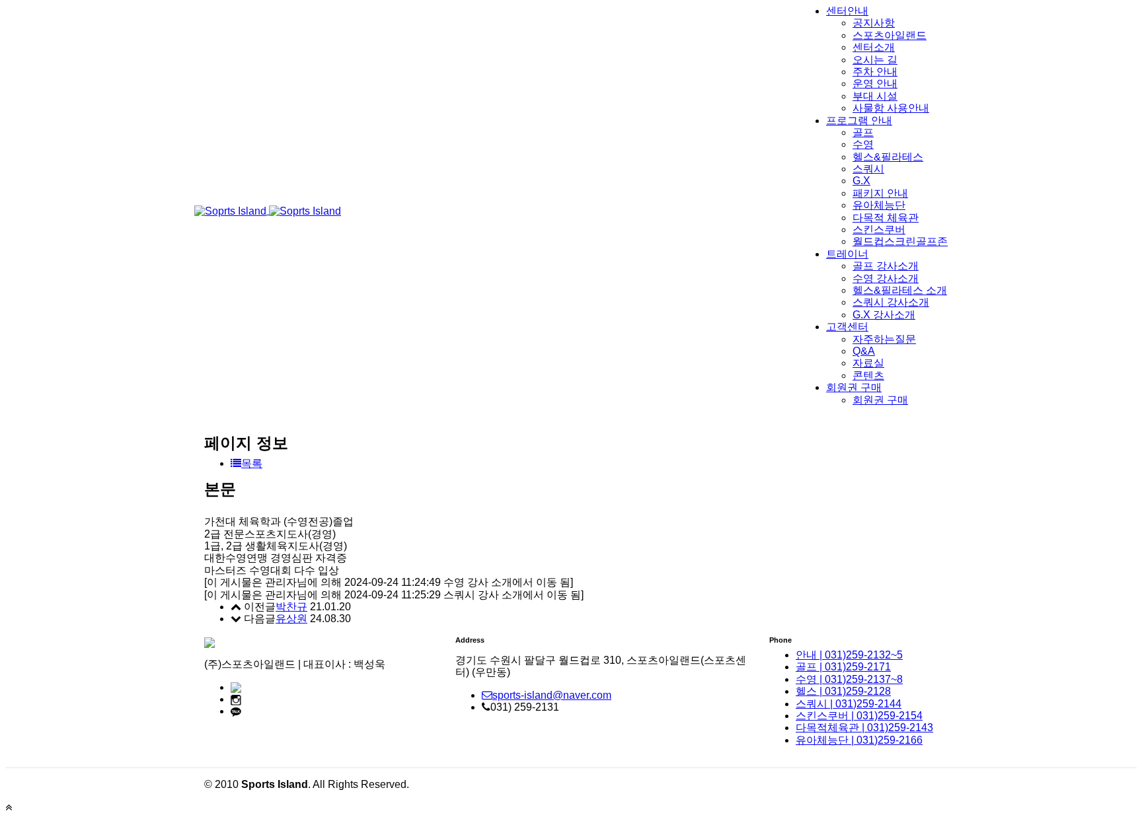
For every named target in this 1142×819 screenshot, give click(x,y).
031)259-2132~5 (849, 654)
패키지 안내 (880, 193)
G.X (861, 180)
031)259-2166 (859, 740)
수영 (863, 144)
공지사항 (874, 22)
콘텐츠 (868, 375)
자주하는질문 (884, 339)
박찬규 (291, 606)
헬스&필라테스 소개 (900, 290)
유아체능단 (879, 205)
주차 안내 (875, 71)
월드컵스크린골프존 (900, 241)
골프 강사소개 (886, 265)
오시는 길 (875, 59)
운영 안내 (875, 83)
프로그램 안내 (859, 120)
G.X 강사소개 (884, 314)
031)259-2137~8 (849, 679)
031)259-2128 (843, 691)
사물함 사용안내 (891, 108)
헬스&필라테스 (888, 156)
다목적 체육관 (886, 217)
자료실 (868, 363)
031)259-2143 (864, 727)
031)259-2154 (859, 715)
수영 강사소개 (886, 278)
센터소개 (874, 47)
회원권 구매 (854, 387)
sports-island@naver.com (551, 695)
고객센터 (847, 326)
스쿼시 (868, 168)
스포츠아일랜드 (890, 35)
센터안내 (847, 11)
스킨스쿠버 (879, 229)
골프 (863, 132)
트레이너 (847, 254)
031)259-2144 (848, 703)
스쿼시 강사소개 (891, 302)
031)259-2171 (843, 666)
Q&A (864, 351)
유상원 (291, 618)
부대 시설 (875, 96)
